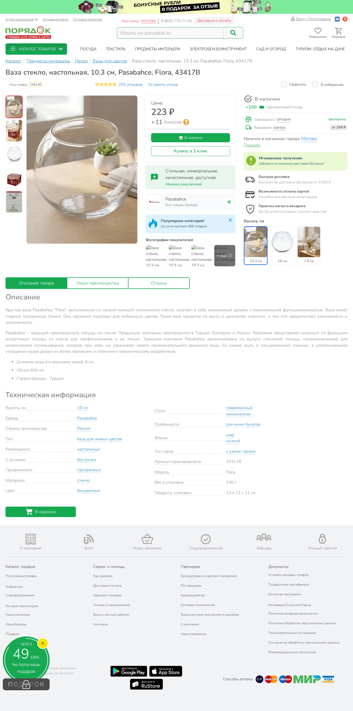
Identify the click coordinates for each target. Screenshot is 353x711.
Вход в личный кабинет (111, 614)
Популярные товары (21, 576)
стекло (83, 480)
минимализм (238, 414)
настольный (88, 449)
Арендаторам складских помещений (209, 576)
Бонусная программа (284, 594)
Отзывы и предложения (111, 605)
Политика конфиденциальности (292, 613)
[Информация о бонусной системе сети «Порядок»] (186, 122)
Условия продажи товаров (288, 575)
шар (230, 435)
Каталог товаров (20, 566)
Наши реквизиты (193, 634)
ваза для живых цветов (99, 439)
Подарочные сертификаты (288, 584)
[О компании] (31, 539)
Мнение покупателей (183, 184)
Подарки (12, 634)
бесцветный (88, 490)
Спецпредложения (20, 595)
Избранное (14, 586)
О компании (190, 624)
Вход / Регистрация (313, 19)
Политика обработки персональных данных (302, 623)
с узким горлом (240, 451)
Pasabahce (87, 418)
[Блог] (89, 539)
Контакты (100, 624)
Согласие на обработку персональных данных (303, 642)
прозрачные (89, 470)
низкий (233, 441)
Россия (83, 428)
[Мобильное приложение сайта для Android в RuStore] (146, 684)
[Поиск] (233, 32)
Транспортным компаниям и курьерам (210, 614)
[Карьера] (264, 537)
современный (239, 407)
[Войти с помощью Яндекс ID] (345, 19)
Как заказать (103, 576)
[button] (36, 49)
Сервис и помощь (109, 566)
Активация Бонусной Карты (289, 605)
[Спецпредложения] (206, 539)
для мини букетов (243, 424)
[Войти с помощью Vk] (337, 19)
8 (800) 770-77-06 (176, 21)
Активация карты (55, 19)
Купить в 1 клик (190, 151)
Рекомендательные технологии (292, 652)
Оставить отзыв (163, 84)
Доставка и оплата (214, 20)
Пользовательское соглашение (292, 633)
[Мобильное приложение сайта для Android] (128, 671)
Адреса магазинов (20, 19)
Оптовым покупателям (198, 605)
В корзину (192, 137)
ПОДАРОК (26, 684)
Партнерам (190, 566)
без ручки (86, 459)
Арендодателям (193, 595)
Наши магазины (18, 614)
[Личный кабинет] (322, 539)
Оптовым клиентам (87, 19)
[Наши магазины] (147, 539)
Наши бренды (16, 624)
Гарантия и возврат (107, 595)
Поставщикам (191, 585)
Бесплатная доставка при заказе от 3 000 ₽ (295, 182)
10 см (82, 407)
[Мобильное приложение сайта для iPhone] (165, 671)
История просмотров (22, 606)
